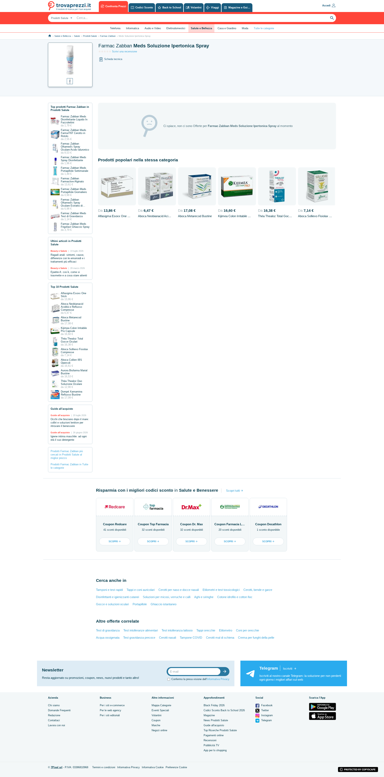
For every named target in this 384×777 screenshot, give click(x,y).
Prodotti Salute (90, 36)
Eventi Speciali (160, 710)
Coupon (156, 720)
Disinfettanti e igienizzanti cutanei (117, 597)
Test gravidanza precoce (139, 637)
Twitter (264, 710)
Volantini (156, 715)
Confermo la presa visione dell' (200, 679)
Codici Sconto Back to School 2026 (224, 710)
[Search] (332, 18)
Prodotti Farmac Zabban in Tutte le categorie (69, 466)
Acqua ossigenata (107, 637)
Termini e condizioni (103, 767)
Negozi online (159, 730)
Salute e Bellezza (62, 36)
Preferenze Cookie (176, 767)
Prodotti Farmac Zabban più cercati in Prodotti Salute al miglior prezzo (67, 454)
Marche (156, 725)
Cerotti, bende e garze (257, 589)
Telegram (266, 720)
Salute (77, 36)
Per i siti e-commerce (112, 705)
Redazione (54, 715)
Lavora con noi (56, 725)
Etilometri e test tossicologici (221, 589)
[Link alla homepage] (49, 35)
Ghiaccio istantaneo (163, 604)
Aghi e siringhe (203, 597)
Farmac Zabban (108, 36)
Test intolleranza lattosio (177, 630)
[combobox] (61, 18)
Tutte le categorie (264, 28)
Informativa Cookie (153, 767)
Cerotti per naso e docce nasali (178, 589)
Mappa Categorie (161, 705)
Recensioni (210, 740)
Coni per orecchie (247, 630)
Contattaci (54, 720)
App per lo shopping (215, 750)
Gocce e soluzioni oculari (112, 604)
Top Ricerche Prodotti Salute (220, 730)
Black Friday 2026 (214, 705)
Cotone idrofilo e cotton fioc (234, 597)
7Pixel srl (56, 767)
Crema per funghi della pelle (256, 637)
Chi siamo (54, 705)
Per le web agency (110, 710)
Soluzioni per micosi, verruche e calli (166, 597)
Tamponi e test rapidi (109, 589)
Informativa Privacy (218, 679)
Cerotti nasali (167, 637)
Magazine (209, 715)
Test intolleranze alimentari (140, 630)
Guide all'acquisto (214, 725)
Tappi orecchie (205, 630)
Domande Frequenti (59, 710)
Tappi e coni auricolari (141, 589)
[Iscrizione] (225, 671)
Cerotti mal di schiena (220, 637)
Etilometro (225, 630)
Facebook (266, 705)
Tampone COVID (191, 637)
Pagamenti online (214, 735)
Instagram (266, 715)
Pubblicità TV (211, 745)
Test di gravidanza (108, 630)
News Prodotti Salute (216, 720)
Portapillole (140, 604)
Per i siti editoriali (110, 715)
